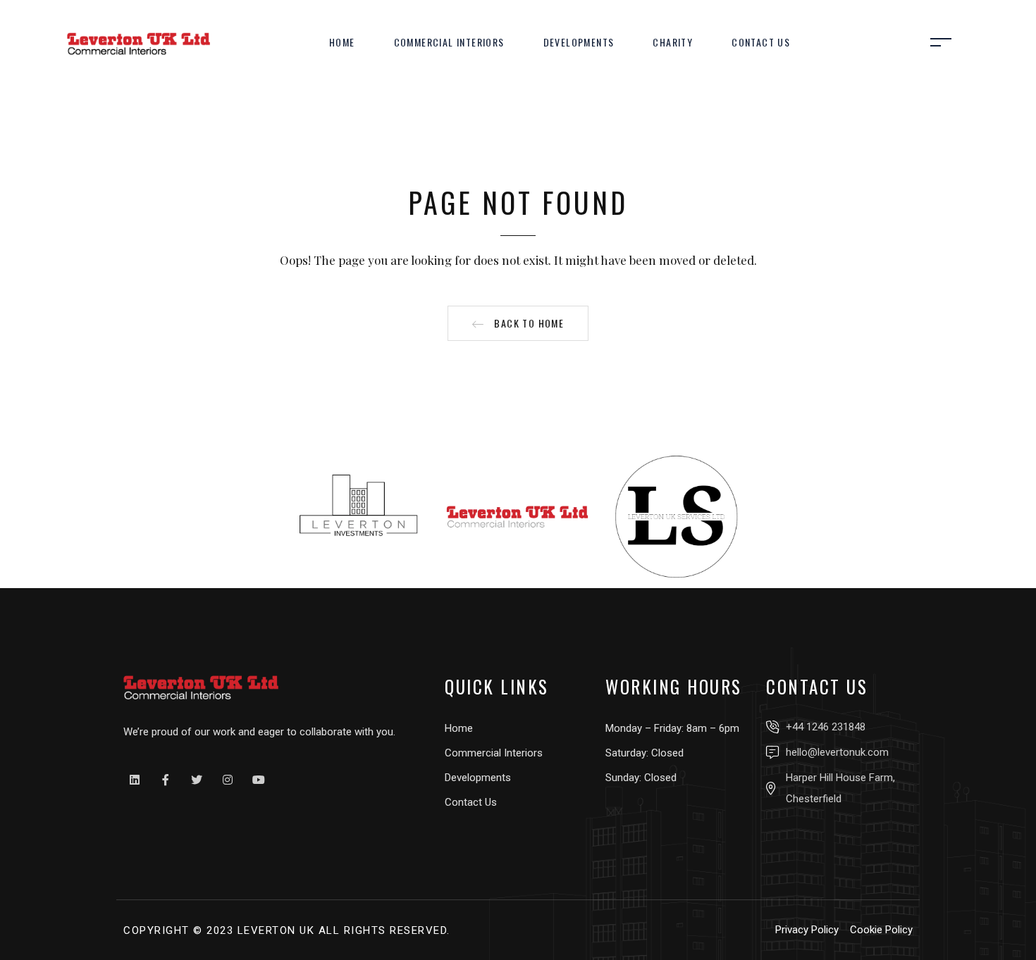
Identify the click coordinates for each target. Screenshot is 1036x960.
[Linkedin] (134, 779)
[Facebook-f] (165, 779)
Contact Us (761, 42)
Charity (673, 42)
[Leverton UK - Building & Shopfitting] (138, 42)
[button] (518, 323)
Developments (579, 42)
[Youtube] (258, 779)
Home (342, 42)
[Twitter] (196, 779)
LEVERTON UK (276, 930)
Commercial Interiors (449, 42)
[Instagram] (227, 779)
